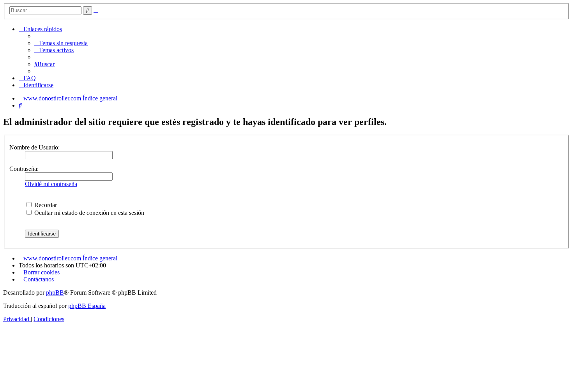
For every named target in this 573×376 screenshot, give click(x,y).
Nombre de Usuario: (34, 147)
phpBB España (87, 305)
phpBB (55, 292)
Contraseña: (24, 168)
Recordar (45, 205)
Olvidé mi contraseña (51, 184)
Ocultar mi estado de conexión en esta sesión (88, 212)
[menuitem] (61, 43)
